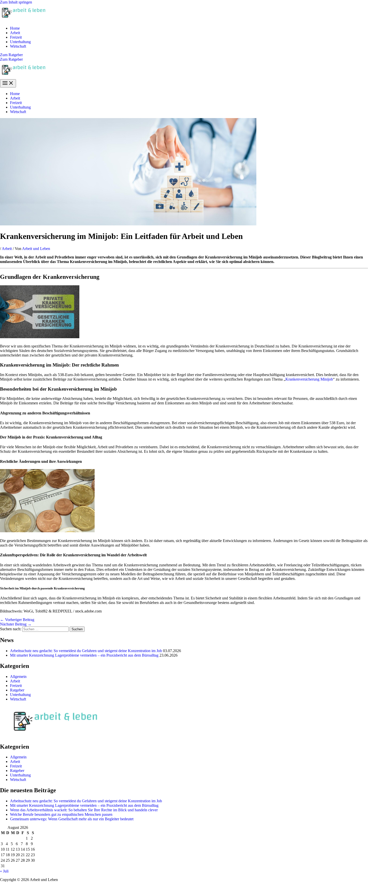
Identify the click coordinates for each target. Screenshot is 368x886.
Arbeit (15, 33)
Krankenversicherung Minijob (309, 379)
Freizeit (16, 37)
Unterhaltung (20, 42)
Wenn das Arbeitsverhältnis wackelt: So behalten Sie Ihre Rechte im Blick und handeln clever (84, 810)
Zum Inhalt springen (16, 2)
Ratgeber (17, 690)
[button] (184, 55)
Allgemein (18, 676)
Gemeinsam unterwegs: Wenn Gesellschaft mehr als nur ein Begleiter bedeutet (71, 819)
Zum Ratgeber (11, 59)
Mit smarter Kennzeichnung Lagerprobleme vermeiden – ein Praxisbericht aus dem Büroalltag (84, 655)
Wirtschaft (18, 46)
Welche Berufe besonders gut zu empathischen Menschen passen (61, 814)
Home (15, 28)
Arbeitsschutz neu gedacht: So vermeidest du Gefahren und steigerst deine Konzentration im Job (86, 651)
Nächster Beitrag (16, 624)
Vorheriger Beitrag (17, 619)
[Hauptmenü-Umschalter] (8, 83)
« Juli (4, 871)
